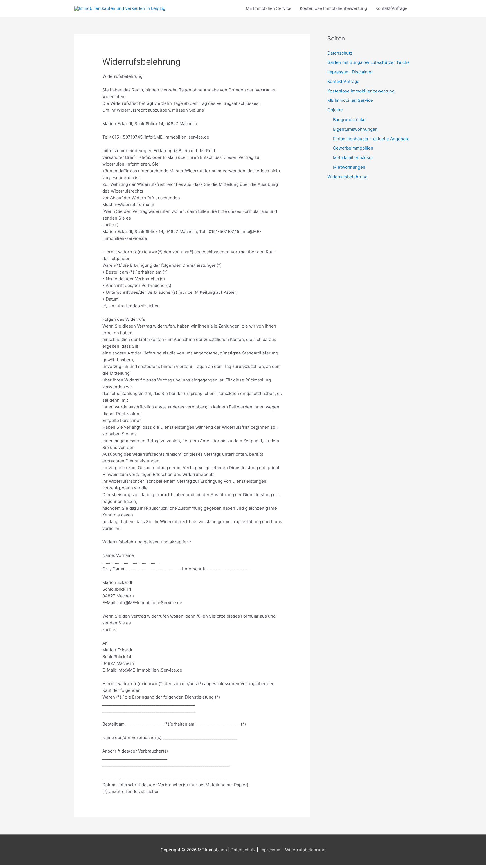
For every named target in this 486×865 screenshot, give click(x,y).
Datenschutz (339, 53)
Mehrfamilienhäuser (353, 157)
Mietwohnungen (349, 167)
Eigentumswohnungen (355, 129)
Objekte (335, 109)
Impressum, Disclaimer (350, 71)
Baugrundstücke (349, 119)
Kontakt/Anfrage (391, 8)
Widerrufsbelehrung (347, 176)
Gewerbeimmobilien (353, 148)
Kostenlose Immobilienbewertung (333, 8)
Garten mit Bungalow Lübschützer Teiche (368, 62)
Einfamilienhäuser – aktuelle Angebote (371, 138)
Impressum (270, 849)
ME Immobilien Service (268, 8)
